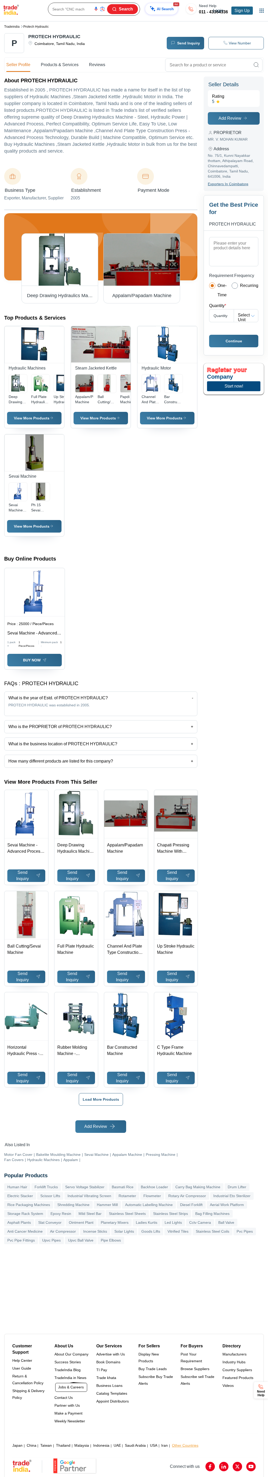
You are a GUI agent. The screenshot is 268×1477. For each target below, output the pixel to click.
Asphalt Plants (19, 1222)
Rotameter (127, 1196)
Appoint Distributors (112, 1401)
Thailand (63, 1445)
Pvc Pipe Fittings (21, 1240)
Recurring (249, 285)
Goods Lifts (150, 1231)
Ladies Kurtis (146, 1222)
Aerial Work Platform (227, 1205)
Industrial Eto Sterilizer (231, 1196)
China (31, 1445)
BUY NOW (32, 660)
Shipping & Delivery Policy (28, 1394)
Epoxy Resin (61, 1213)
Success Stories (67, 1362)
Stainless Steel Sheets (127, 1213)
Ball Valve (226, 1222)
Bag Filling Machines (212, 1213)
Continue (234, 341)
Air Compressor (63, 1231)
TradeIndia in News (70, 1378)
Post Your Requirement (191, 1357)
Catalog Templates (111, 1393)
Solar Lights (124, 1231)
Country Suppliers (237, 1370)
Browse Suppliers (195, 1369)
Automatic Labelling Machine (149, 1205)
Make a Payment (68, 1413)
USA (153, 1445)
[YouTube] (251, 1466)
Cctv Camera (200, 1222)
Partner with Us (67, 1405)
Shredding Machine (73, 1205)
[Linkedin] (223, 1466)
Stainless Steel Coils (212, 1231)
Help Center (22, 1360)
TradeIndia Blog (67, 1370)
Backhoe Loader (154, 1187)
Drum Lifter (237, 1187)
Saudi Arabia (135, 1445)
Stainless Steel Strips (170, 1213)
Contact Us (63, 1397)
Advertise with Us (110, 1354)
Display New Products (148, 1357)
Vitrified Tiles (178, 1231)
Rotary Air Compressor (187, 1196)
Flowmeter (152, 1196)
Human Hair (17, 1187)
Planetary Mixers (115, 1222)
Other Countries (185, 1445)
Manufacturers (234, 1354)
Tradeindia (12, 26)
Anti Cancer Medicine (25, 1231)
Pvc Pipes (245, 1231)
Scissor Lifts (50, 1196)
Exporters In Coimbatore (228, 184)
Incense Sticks (95, 1231)
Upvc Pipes (51, 1240)
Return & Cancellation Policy (27, 1379)
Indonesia (101, 1445)
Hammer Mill (107, 1205)
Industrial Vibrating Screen (89, 1196)
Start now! (234, 386)
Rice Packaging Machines (28, 1205)
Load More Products (101, 1099)
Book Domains (108, 1362)
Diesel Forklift (191, 1205)
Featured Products (237, 1378)
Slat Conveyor (50, 1222)
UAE (117, 1445)
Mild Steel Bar (90, 1213)
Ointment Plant (81, 1222)
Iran (164, 1445)
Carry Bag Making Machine (197, 1187)
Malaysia (81, 1445)
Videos (228, 1385)
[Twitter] (237, 1466)
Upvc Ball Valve (80, 1240)
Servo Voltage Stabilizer (84, 1187)
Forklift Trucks (46, 1187)
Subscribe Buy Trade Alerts (155, 1380)
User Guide (21, 1368)
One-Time (222, 290)
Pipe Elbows (111, 1240)
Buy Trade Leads (152, 1369)
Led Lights (173, 1222)
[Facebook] (210, 1466)
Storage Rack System (25, 1213)
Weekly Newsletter (69, 1421)
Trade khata (106, 1378)
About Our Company (71, 1354)
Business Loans (109, 1385)
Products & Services (60, 64)
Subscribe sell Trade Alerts (197, 1380)
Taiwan (46, 1445)
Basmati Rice (122, 1187)
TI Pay (101, 1370)
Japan (17, 1445)
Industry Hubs (233, 1362)
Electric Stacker (20, 1196)
